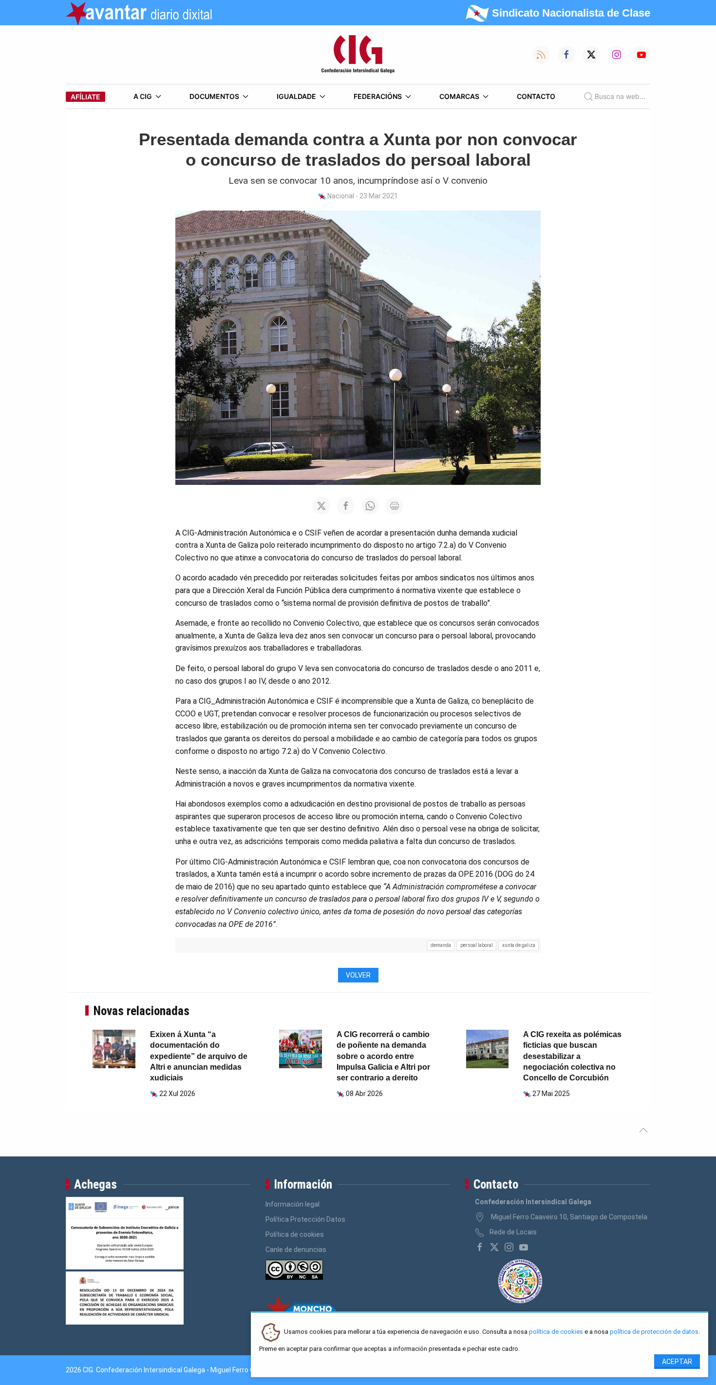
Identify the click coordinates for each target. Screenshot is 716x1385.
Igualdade (296, 96)
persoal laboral (476, 945)
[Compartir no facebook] (346, 506)
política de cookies (556, 1332)
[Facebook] (480, 1247)
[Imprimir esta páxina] (394, 506)
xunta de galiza (518, 945)
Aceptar (677, 1362)
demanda (441, 945)
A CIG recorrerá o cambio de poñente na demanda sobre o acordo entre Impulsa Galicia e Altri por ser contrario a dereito (383, 1056)
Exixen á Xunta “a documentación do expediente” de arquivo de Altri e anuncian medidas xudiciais (198, 1056)
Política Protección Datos (305, 1219)
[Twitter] (494, 1247)
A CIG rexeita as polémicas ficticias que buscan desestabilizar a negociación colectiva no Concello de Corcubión (572, 1056)
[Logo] (358, 54)
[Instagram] (509, 1247)
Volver (358, 975)
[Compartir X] (321, 506)
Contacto (536, 96)
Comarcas (459, 96)
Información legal (292, 1204)
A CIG (142, 96)
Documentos (214, 96)
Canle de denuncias (295, 1249)
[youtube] (523, 1247)
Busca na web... (620, 96)
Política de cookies (294, 1234)
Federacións (378, 96)
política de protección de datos (654, 1332)
